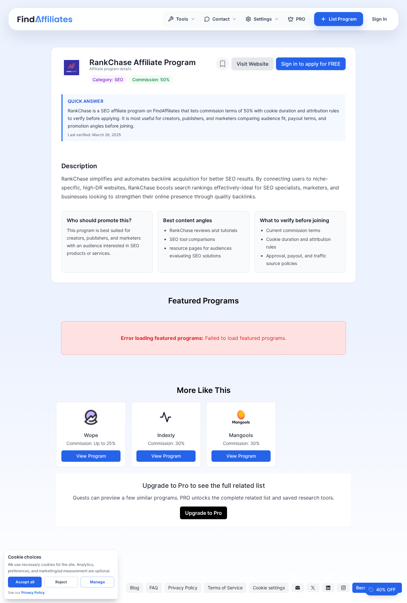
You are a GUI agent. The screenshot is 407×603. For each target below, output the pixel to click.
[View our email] (297, 587)
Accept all (25, 582)
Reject (61, 582)
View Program (91, 456)
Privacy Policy (182, 587)
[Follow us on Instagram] (343, 587)
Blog (134, 587)
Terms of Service (225, 587)
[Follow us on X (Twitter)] (313, 587)
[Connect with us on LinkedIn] (328, 587)
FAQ (153, 587)
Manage (97, 582)
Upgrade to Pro (203, 513)
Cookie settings (269, 587)
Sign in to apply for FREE (311, 64)
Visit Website (252, 64)
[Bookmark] (222, 63)
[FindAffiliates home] (45, 19)
